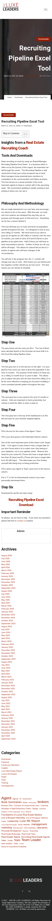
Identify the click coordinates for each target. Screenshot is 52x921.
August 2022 (6, 697)
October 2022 (7, 691)
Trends (21, 843)
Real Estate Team (28, 834)
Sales (3, 840)
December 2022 (8, 686)
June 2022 (5, 703)
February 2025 (7, 609)
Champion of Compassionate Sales (26, 806)
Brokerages (32, 802)
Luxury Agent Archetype (9, 824)
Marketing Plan (18, 828)
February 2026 (7, 573)
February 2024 (7, 644)
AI (20, 799)
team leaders (6, 843)
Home (9, 97)
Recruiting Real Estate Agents (35, 837)
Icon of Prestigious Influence (37, 818)
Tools (3, 780)
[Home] (11, 10)
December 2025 (8, 579)
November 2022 (8, 688)
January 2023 (7, 683)
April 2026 (5, 567)
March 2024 (6, 641)
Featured (5, 762)
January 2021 (7, 727)
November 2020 (8, 733)
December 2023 (8, 650)
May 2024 (5, 635)
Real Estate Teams (10, 837)
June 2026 (5, 561)
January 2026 (7, 576)
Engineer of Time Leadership (10, 812)
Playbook (25, 831)
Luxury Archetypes (9, 774)
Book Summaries (11, 802)
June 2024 (5, 632)
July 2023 (5, 665)
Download (42, 808)
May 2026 (5, 564)
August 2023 (6, 662)
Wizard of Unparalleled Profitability (13, 846)
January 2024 (7, 647)
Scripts (10, 840)
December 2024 (8, 615)
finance (28, 812)
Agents (15, 799)
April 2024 (5, 638)
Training (4, 783)
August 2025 (6, 591)
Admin (21, 76)
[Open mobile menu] (46, 9)
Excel (23, 812)
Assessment (27, 799)
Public (3, 777)
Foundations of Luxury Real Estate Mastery (21, 815)
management (39, 824)
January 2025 (7, 612)
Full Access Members (10, 765)
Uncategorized (7, 786)
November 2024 (8, 618)
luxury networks (24, 825)
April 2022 (5, 709)
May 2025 (5, 600)
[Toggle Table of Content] (24, 134)
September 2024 (8, 623)
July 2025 (5, 594)
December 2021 (8, 721)
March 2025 (6, 606)
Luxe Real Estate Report (11, 771)
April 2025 (5, 603)
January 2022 (7, 718)
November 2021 (8, 724)
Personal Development (11, 831)
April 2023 (5, 674)
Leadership (12, 821)
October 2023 (7, 656)
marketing (6, 827)
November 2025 (8, 582)
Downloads (19, 97)
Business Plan (7, 805)
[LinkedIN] (29, 891)
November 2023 (8, 653)
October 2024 (7, 620)
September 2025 (8, 588)
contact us (21, 521)
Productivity (34, 831)
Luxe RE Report (30, 820)
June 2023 (5, 668)
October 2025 (7, 585)
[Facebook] (22, 891)
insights (3, 821)
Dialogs (35, 809)
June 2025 (5, 597)
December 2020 (8, 730)
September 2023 (8, 659)
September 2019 (8, 739)
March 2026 (6, 570)
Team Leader (31, 839)
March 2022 (6, 712)
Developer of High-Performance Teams (16, 809)
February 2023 (7, 680)
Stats (17, 840)
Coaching (44, 805)
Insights (4, 768)
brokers (43, 801)
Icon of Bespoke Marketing (13, 818)
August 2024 (6, 626)
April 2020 (5, 736)
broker (25, 802)
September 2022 (8, 694)
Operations (42, 827)
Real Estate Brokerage (10, 834)
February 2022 (7, 715)
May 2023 (5, 671)
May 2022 (5, 706)
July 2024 (5, 629)
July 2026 (5, 558)
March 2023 (6, 677)
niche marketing (29, 828)
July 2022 (5, 700)
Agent (6, 798)
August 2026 (6, 555)
